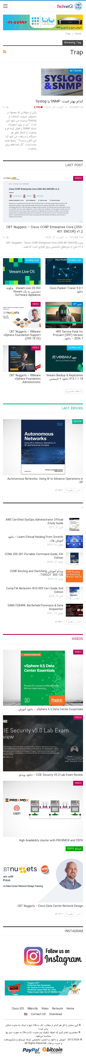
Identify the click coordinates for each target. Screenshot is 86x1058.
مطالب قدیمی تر (72, 391)
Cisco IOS (18, 1008)
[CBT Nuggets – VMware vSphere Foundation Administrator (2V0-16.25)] (22, 358)
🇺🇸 (25, 1014)
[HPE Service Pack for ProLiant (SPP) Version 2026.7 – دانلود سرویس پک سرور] (64, 315)
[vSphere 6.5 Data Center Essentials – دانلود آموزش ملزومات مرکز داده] (43, 678)
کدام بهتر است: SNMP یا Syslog (59, 101)
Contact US (38, 1014)
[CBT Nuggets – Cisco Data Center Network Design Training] (43, 874)
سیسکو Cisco (74, 849)
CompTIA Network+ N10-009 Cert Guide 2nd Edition (34, 590)
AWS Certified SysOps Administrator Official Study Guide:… (34, 522)
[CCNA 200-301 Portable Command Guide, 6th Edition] (74, 558)
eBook (78, 421)
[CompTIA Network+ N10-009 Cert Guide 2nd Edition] (74, 593)
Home (70, 1008)
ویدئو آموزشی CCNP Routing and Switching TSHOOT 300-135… (36, 573)
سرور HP (77, 304)
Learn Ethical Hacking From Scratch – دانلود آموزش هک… (35, 539)
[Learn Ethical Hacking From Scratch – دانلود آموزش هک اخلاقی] (74, 541)
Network (76, 71)
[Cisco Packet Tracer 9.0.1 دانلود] (64, 271)
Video (78, 178)
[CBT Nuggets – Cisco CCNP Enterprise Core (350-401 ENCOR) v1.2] (43, 199)
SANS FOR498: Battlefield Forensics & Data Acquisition (35, 607)
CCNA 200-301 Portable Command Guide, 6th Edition (34, 556)
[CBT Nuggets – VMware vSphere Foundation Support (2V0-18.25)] (22, 315)
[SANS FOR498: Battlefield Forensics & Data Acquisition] (74, 610)
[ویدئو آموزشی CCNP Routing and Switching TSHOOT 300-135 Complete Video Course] (74, 575)
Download (75, 260)
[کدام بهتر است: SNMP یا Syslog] (62, 82)
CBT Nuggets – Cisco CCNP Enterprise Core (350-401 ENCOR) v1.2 (44, 229)
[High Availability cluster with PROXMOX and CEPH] (43, 809)
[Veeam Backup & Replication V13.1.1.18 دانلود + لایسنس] (64, 358)
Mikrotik (33, 1008)
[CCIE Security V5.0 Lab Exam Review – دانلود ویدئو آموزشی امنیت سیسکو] (43, 743)
